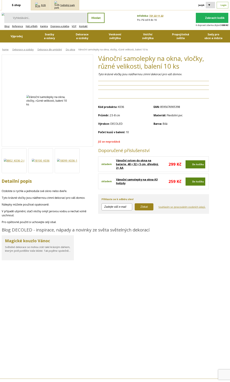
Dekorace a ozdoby (23, 49)
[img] (3, 14)
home (5, 49)
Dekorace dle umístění (49, 49)
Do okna (70, 49)
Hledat (96, 18)
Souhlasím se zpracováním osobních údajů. (182, 207)
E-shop (16, 5)
